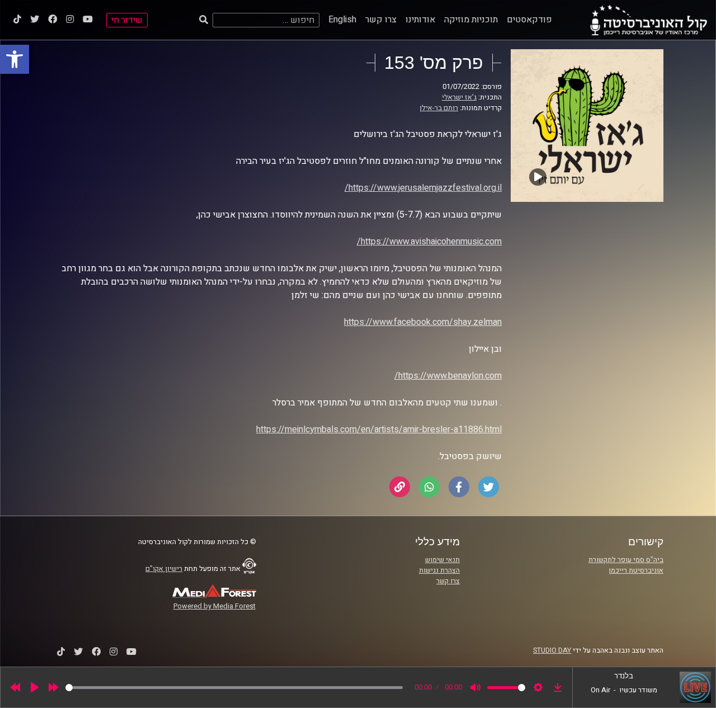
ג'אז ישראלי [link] (459, 97)
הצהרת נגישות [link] (439, 570)
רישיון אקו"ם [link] (163, 569)
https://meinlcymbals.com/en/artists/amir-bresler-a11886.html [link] (379, 429)
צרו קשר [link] (381, 19)
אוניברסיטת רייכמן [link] (636, 570)
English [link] (342, 19)
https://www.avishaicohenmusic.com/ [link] (429, 241)
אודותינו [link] (420, 19)
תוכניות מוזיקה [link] (471, 19)
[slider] (234, 687)
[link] (14, 59)
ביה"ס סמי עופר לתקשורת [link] (625, 560)
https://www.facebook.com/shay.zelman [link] (423, 322)
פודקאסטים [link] (529, 19)
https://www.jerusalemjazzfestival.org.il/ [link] (423, 188)
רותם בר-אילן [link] (439, 108)
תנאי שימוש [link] (442, 560)
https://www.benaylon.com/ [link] (448, 376)
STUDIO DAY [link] (552, 650)
